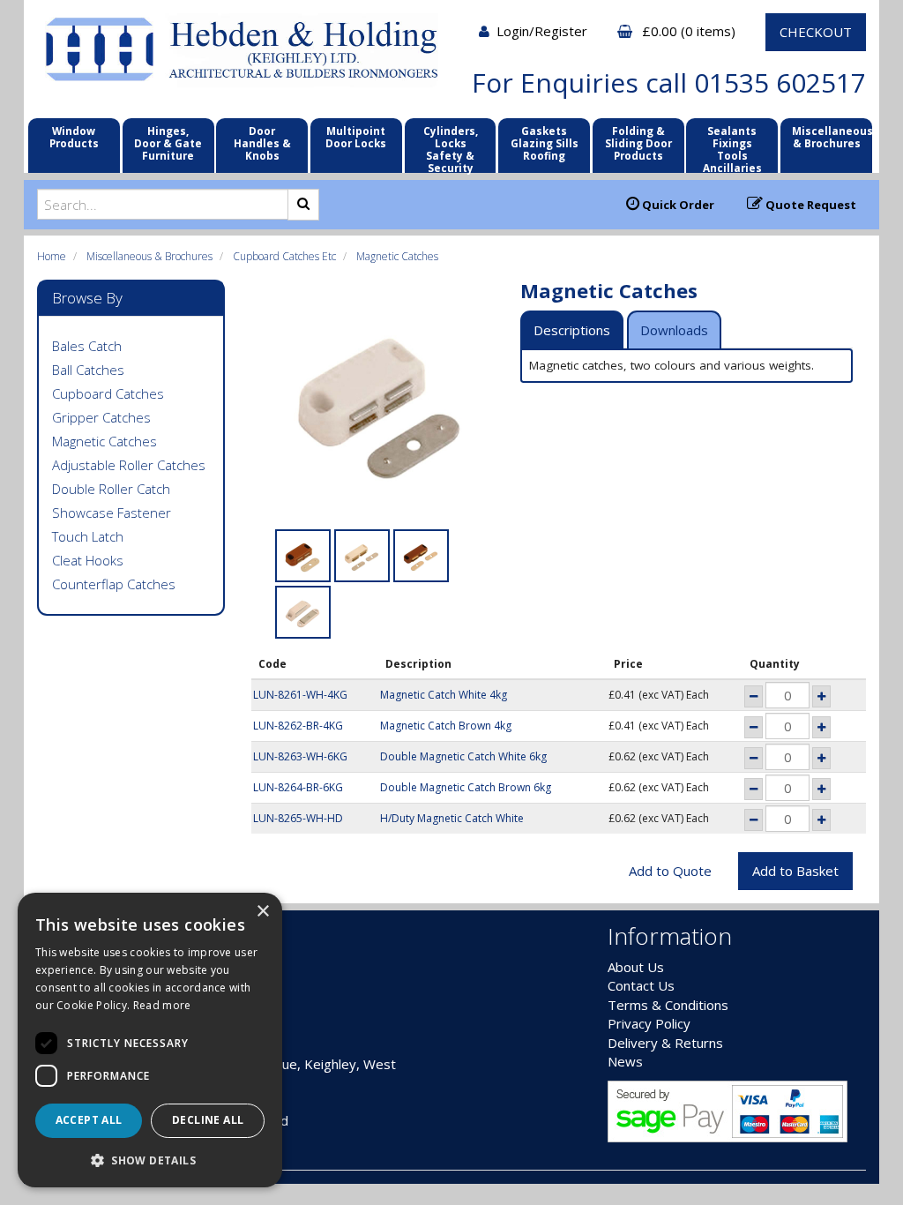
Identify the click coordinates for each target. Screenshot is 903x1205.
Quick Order (676, 205)
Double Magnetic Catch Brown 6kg (465, 787)
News (625, 1061)
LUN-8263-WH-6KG (300, 756)
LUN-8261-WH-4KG (300, 694)
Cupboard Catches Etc (284, 256)
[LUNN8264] (421, 556)
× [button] (262, 911)
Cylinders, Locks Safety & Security (450, 149)
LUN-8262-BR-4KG (298, 725)
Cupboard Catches (108, 393)
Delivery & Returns (665, 1043)
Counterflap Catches (113, 584)
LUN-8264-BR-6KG (298, 787)
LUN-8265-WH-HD (298, 818)
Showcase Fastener (111, 512)
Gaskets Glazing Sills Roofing (544, 142)
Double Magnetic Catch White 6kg (463, 756)
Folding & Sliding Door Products (638, 142)
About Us (636, 967)
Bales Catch (87, 346)
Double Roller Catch (111, 489)
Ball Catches (88, 369)
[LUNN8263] (362, 556)
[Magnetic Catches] (379, 408)
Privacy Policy (649, 1023)
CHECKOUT (816, 32)
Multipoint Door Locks (355, 136)
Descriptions (572, 330)
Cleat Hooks (87, 560)
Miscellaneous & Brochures (832, 136)
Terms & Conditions (668, 1005)
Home (51, 256)
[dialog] (150, 1040)
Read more (162, 1005)
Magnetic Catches (397, 256)
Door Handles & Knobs (262, 142)
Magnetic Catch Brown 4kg (445, 725)
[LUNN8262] (302, 556)
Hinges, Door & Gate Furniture (168, 142)
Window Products (74, 136)
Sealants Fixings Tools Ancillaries (732, 149)
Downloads (674, 330)
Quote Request (809, 205)
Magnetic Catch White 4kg (443, 694)
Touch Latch (87, 536)
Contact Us (641, 985)
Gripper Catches (101, 417)
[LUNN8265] (302, 612)
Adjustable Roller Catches (128, 465)
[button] (150, 1159)
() (690, 31)
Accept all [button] (89, 1119)
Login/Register (543, 31)
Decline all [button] (207, 1119)
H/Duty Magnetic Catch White (452, 818)
